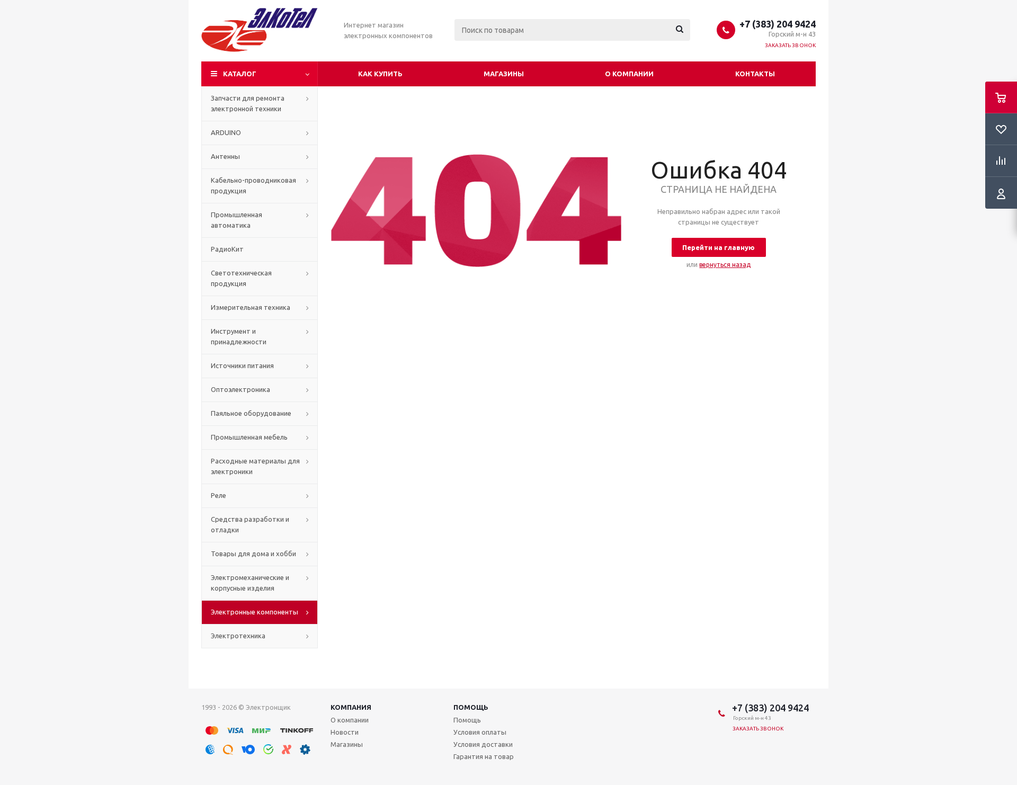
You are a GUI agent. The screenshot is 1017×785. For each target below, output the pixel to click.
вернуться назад (725, 264)
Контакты (755, 73)
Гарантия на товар (483, 756)
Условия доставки (483, 744)
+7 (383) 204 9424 (777, 24)
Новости (345, 732)
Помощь (470, 707)
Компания (351, 707)
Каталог (239, 73)
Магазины (504, 73)
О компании (629, 73)
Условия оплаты (479, 732)
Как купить (380, 73)
